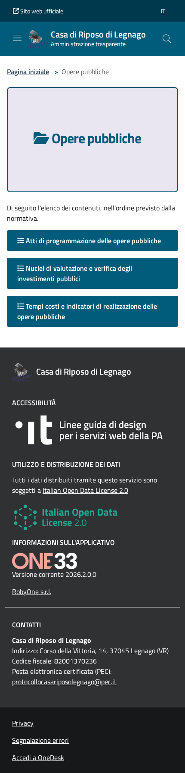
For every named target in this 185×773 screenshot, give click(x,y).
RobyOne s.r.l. (31, 591)
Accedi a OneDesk (38, 757)
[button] (163, 11)
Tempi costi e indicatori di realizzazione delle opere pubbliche (87, 311)
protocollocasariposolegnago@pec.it (64, 681)
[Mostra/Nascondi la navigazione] (17, 38)
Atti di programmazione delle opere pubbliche (92, 240)
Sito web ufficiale (41, 11)
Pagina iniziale (28, 71)
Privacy (23, 723)
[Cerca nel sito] (167, 39)
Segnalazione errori (40, 740)
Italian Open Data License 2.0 (85, 490)
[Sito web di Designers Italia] (92, 430)
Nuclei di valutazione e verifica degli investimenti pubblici (74, 273)
